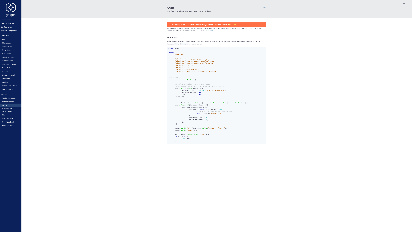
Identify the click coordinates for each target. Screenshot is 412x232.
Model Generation (9, 64)
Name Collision (8, 68)
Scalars (5, 82)
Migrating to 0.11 (8, 118)
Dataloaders (7, 46)
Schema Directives (9, 86)
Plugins (5, 71)
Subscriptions (7, 126)
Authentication (8, 102)
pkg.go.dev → (7, 89)
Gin (3, 115)
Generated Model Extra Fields (9, 110)
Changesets (6, 43)
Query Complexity (9, 75)
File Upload (6, 54)
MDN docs (209, 31)
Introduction (6, 20)
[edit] (264, 8)
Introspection (7, 61)
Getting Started (7, 23)
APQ (3, 39)
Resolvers (6, 79)
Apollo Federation (9, 98)
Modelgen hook (8, 122)
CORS (4, 105)
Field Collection (8, 50)
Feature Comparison (9, 31)
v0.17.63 (232, 25)
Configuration (6, 27)
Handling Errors (8, 57)
